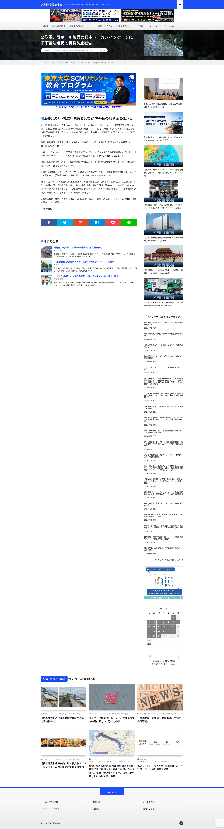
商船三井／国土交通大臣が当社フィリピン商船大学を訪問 (163, 504)
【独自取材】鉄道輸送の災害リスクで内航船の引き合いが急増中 (84, 262)
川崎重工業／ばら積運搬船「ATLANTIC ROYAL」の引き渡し (163, 549)
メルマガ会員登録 (50, 802)
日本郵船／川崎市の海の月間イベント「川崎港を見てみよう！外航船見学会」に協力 (163, 538)
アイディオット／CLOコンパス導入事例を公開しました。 (163, 368)
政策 (149, 26)
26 (159, 636)
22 (173, 631)
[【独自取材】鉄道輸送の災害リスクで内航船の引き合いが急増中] (46, 266)
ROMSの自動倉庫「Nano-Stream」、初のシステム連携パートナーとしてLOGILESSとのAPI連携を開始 (163, 419)
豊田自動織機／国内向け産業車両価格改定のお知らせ (163, 334)
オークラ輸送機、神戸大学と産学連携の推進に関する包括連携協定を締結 (163, 431)
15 (173, 627)
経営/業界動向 (124, 26)
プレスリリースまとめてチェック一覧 (169, 560)
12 (159, 627)
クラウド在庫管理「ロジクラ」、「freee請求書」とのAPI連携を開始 (163, 456)
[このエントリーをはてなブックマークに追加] (97, 222)
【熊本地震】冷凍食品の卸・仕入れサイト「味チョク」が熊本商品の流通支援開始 (63, 765)
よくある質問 (148, 802)
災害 (78, 713)
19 (159, 631)
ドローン (143, 761)
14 (168, 627)
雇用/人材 (110, 26)
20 (164, 631)
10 (149, 627)
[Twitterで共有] (65, 222)
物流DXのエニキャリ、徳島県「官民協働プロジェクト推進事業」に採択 (163, 515)
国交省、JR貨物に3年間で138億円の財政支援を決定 (78, 247)
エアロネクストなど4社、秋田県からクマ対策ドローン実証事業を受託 (159, 767)
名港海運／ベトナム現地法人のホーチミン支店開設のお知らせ (163, 407)
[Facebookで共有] (49, 222)
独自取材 (44, 26)
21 (168, 631)
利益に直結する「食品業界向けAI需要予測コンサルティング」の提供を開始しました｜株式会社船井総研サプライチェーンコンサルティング (163, 468)
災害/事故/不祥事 (76, 26)
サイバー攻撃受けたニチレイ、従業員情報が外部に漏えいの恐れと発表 (112, 719)
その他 (171, 26)
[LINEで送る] (129, 222)
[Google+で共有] (81, 222)
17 (149, 631)
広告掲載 (96, 802)
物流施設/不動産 (58, 26)
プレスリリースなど (92, 50)
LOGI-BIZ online (53, 823)
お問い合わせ (148, 809)
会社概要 (96, 809)
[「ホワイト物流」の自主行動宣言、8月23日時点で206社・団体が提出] (46, 280)
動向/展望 (80, 50)
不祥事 (102, 50)
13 (164, 627)
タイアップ (159, 26)
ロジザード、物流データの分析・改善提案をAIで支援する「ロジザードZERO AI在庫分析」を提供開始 (163, 527)
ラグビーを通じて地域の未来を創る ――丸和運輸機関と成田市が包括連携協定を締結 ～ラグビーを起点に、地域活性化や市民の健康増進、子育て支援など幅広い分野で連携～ (163, 381)
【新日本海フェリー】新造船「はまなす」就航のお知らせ (163, 346)
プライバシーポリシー (52, 809)
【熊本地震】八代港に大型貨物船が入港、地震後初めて (63, 719)
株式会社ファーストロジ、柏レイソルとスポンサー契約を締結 (163, 357)
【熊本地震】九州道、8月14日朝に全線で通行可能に (159, 719)
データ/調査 (139, 26)
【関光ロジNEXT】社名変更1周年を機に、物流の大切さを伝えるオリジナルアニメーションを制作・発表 (163, 481)
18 (154, 631)
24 (149, 636)
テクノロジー (96, 761)
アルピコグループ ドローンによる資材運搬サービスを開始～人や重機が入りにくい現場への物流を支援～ (163, 444)
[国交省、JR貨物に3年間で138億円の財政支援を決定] (46, 252)
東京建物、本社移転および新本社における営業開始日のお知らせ (163, 323)
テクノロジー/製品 (95, 26)
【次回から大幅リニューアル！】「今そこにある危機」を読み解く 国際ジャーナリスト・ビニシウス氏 (163, 173)
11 (154, 627)
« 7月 (149, 644)
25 (154, 636)
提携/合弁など (122, 761)
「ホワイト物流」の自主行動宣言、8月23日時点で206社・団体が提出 (86, 276)
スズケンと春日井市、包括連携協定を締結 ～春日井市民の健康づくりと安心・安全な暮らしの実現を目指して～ (163, 395)
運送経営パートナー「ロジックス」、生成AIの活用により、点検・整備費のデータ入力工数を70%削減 (163, 493)
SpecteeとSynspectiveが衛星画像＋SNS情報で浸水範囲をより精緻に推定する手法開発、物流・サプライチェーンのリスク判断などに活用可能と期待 (112, 771)
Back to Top (112, 792)
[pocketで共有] (113, 222)
